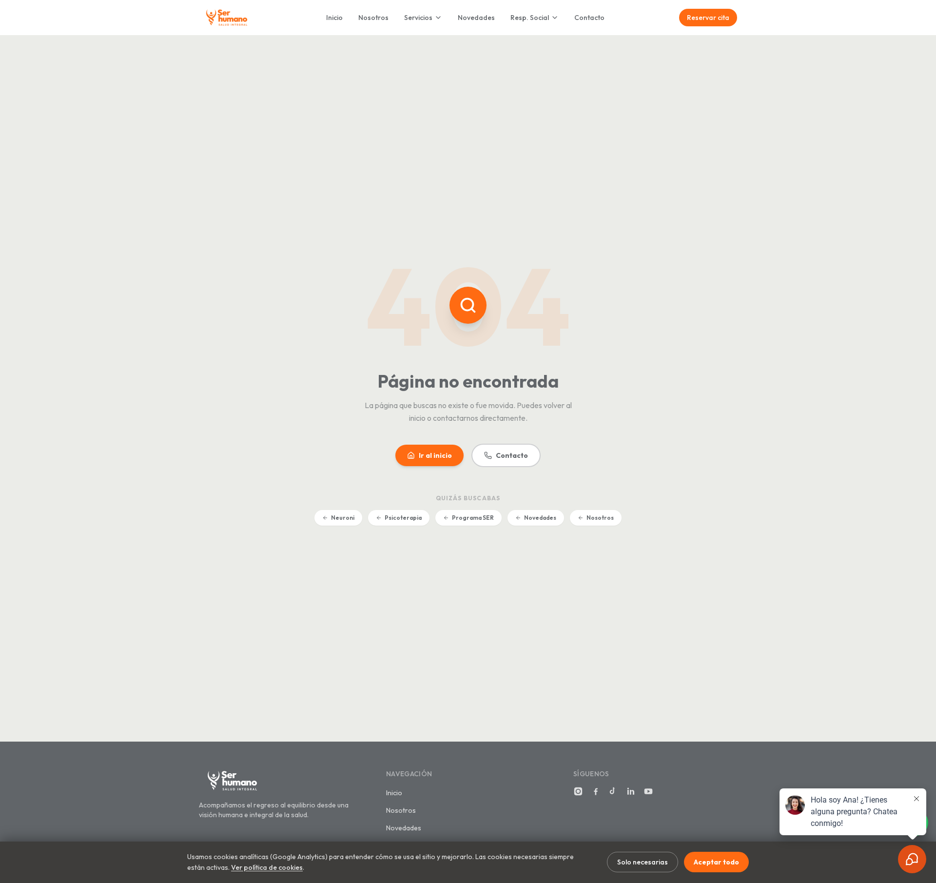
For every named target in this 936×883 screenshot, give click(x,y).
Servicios (418, 17)
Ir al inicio (435, 455)
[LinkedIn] (631, 791)
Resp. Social (529, 17)
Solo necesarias (642, 862)
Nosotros (373, 17)
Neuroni (342, 517)
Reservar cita (708, 17)
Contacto (589, 17)
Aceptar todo (716, 862)
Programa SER (473, 517)
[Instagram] (578, 791)
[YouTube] (648, 791)
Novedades (476, 17)
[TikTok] (613, 791)
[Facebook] (596, 791)
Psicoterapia (403, 517)
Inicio (334, 17)
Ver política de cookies (267, 867)
